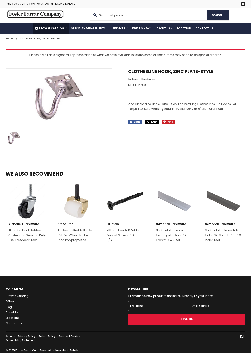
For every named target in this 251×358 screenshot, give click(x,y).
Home (9, 38)
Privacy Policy (26, 336)
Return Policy (47, 336)
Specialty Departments (88, 28)
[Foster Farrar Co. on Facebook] (242, 337)
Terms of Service (69, 336)
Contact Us (204, 28)
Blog (9, 307)
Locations (12, 318)
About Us (164, 28)
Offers (10, 301)
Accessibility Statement (21, 340)
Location (184, 28)
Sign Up (187, 319)
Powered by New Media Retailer (60, 350)
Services (119, 28)
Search (220, 15)
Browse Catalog (51, 28)
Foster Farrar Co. (25, 350)
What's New (141, 28)
